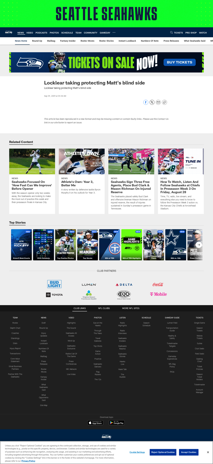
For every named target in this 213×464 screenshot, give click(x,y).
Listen (122, 318)
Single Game (199, 323)
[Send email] (158, 104)
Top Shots (98, 346)
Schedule (146, 318)
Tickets (199, 318)
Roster (15, 323)
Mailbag (43, 356)
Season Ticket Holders (199, 377)
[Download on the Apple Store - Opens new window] (95, 423)
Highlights (71, 323)
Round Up (43, 328)
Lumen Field (172, 323)
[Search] (171, 32)
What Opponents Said (43, 397)
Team (15, 318)
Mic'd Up (71, 341)
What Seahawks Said (43, 387)
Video (71, 318)
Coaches (15, 333)
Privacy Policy (28, 460)
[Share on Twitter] (152, 104)
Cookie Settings (137, 452)
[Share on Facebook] (145, 104)
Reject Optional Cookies (163, 452)
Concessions (172, 351)
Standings (15, 338)
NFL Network (71, 369)
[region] (106, 452)
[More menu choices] (114, 32)
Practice (97, 359)
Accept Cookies (188, 452)
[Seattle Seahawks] (106, 437)
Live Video (71, 374)
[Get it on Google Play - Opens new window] (116, 424)
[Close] (208, 452)
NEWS (43, 318)
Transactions (15, 353)
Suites (199, 343)
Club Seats (199, 348)
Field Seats (199, 354)
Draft (44, 323)
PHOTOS (98, 318)
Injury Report (15, 348)
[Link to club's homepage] (8, 32)
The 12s (97, 379)
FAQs (172, 372)
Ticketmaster (199, 384)
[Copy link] (164, 102)
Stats (15, 343)
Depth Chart (15, 328)
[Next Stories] (199, 245)
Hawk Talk (122, 369)
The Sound (71, 328)
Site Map (43, 405)
